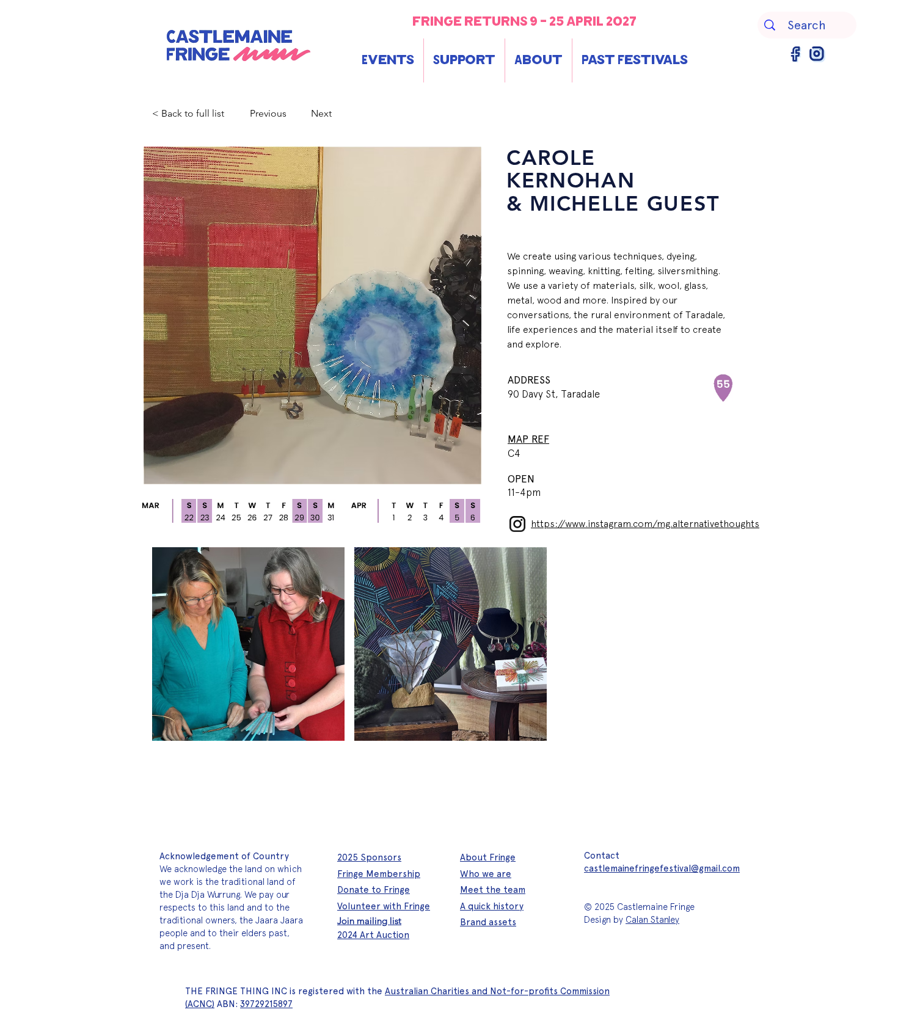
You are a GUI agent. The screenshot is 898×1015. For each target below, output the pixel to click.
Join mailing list (369, 920)
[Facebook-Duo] (796, 54)
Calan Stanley (652, 919)
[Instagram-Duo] (817, 54)
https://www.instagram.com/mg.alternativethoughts (645, 523)
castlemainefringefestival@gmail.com (662, 868)
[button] (387, 60)
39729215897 (266, 1004)
